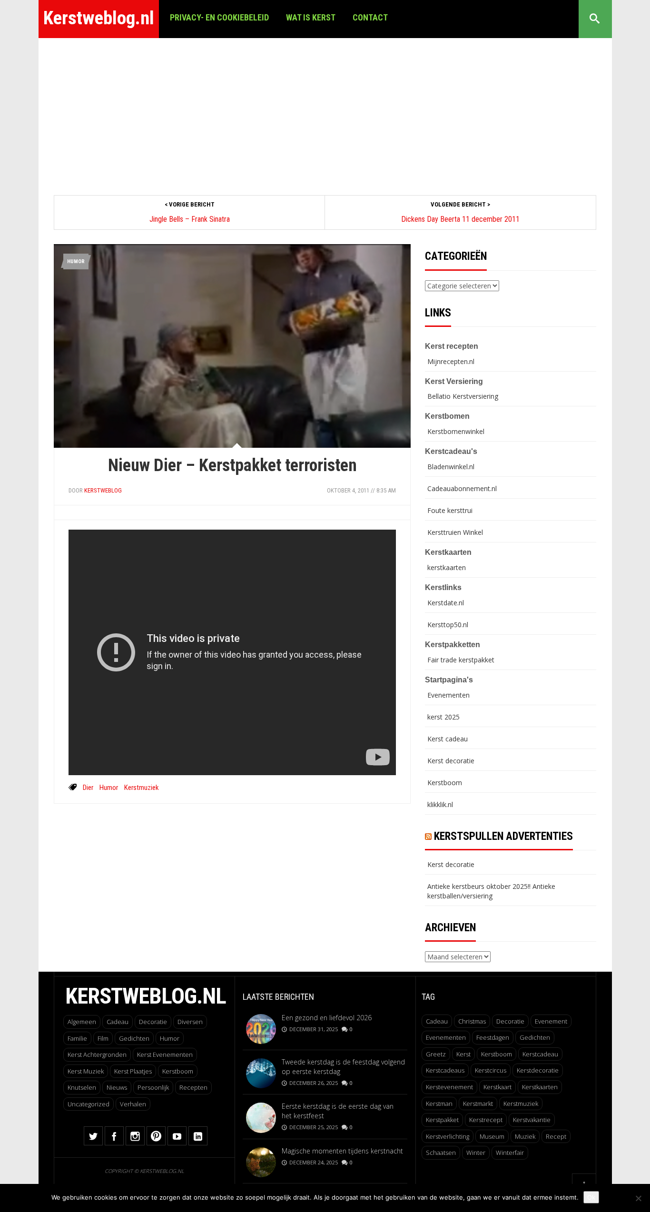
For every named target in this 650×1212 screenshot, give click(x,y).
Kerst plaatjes (133, 1071)
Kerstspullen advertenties (503, 836)
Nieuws (117, 1087)
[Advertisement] (325, 109)
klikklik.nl (440, 804)
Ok (591, 1197)
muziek (525, 1136)
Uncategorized (88, 1104)
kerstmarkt (478, 1103)
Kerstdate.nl (445, 602)
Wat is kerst (310, 17)
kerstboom (496, 1054)
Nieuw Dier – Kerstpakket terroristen (232, 465)
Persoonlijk (153, 1087)
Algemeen (82, 1021)
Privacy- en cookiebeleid (219, 17)
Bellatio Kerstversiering (462, 396)
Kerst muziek (86, 1071)
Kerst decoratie (450, 760)
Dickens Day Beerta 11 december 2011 (460, 219)
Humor (76, 261)
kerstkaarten (446, 567)
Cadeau (117, 1021)
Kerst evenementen (165, 1054)
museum (492, 1136)
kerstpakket (442, 1119)
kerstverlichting (447, 1136)
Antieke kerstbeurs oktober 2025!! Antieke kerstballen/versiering (491, 891)
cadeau (437, 1021)
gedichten (535, 1037)
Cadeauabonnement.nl (462, 488)
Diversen (190, 1021)
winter (475, 1152)
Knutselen (82, 1087)
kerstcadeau (540, 1054)
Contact (370, 17)
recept (556, 1136)
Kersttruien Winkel (455, 532)
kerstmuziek (141, 787)
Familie (77, 1038)
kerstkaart (497, 1087)
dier (88, 787)
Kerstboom (444, 782)
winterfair (510, 1152)
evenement (551, 1021)
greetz (436, 1054)
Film (103, 1038)
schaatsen (441, 1152)
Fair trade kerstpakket (460, 659)
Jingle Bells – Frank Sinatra (189, 219)
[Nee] (638, 1198)
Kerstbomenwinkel (455, 431)
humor (108, 787)
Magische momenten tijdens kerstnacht (342, 1150)
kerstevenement (449, 1087)
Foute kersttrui (450, 510)
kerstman (439, 1103)
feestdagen (492, 1037)
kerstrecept (485, 1119)
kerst (463, 1054)
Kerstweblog (103, 490)
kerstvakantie (532, 1119)
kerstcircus (490, 1070)
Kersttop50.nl (447, 624)
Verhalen (133, 1104)
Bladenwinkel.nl (450, 466)
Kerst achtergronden (97, 1054)
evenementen (446, 1037)
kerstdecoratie (538, 1070)
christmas (472, 1021)
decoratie (510, 1021)
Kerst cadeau (447, 738)
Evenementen (448, 695)
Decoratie (153, 1021)
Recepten (193, 1087)
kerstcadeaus (445, 1070)
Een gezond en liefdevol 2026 (327, 1017)
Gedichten (134, 1038)
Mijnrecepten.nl (450, 361)
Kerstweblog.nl (98, 18)
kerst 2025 (443, 716)
